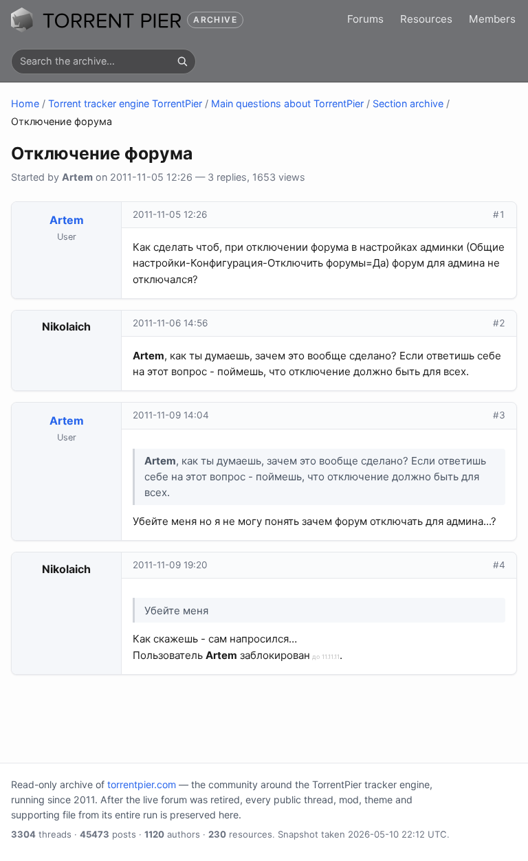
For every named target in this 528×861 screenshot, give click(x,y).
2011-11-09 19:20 (170, 564)
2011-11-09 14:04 (171, 415)
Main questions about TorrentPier (287, 103)
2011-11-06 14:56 (170, 322)
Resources (426, 18)
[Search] (182, 61)
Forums (365, 18)
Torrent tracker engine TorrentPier (125, 103)
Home (25, 103)
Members (492, 18)
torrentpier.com (141, 784)
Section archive (408, 103)
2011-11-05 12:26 (170, 214)
